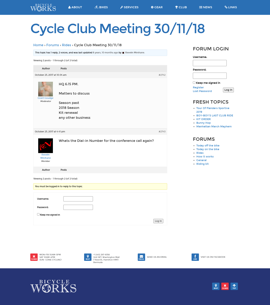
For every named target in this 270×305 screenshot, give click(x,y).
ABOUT (76, 7)
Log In (158, 221)
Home (38, 45)
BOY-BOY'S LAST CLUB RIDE (214, 115)
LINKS (232, 7)
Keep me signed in (50, 215)
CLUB (182, 7)
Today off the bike (207, 145)
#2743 (162, 131)
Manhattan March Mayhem (214, 126)
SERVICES (130, 7)
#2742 (162, 75)
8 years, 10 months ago (105, 52)
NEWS (207, 7)
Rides (66, 45)
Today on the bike (207, 149)
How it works (205, 156)
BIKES (103, 7)
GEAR (158, 7)
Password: (43, 207)
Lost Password (202, 91)
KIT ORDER (203, 119)
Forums (52, 45)
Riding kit (202, 164)
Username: (43, 199)
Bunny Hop (203, 122)
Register (198, 87)
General (201, 160)
